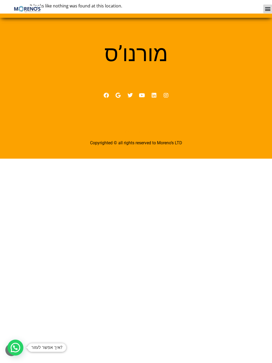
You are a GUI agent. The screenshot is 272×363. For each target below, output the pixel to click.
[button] (267, 9)
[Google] (118, 95)
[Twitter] (130, 95)
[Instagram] (166, 95)
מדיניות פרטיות (136, 131)
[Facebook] (106, 95)
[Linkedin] (154, 95)
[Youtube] (142, 95)
